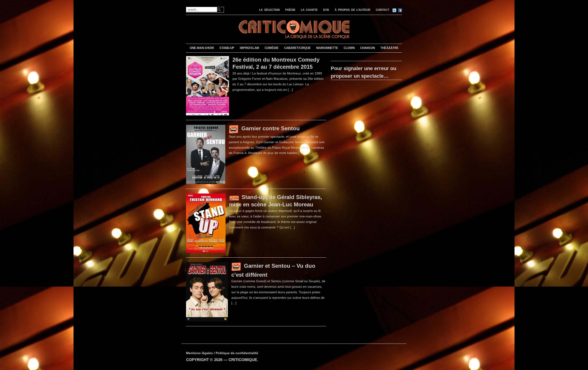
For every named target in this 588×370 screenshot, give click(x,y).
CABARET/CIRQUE (297, 48)
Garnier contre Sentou (270, 128)
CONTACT (382, 9)
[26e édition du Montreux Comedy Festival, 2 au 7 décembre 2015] (207, 85)
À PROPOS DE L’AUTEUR (352, 9)
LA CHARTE (309, 9)
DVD (326, 9)
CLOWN (349, 48)
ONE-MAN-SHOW (202, 48)
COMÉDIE (272, 48)
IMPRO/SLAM (249, 48)
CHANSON (367, 48)
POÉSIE (290, 9)
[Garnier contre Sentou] (205, 154)
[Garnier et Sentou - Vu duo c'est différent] (207, 291)
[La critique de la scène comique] (294, 29)
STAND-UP (226, 48)
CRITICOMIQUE (243, 360)
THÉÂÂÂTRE (389, 48)
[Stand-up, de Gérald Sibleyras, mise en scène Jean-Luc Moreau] (206, 223)
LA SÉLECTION (269, 9)
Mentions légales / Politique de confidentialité (222, 353)
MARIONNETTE (327, 48)
